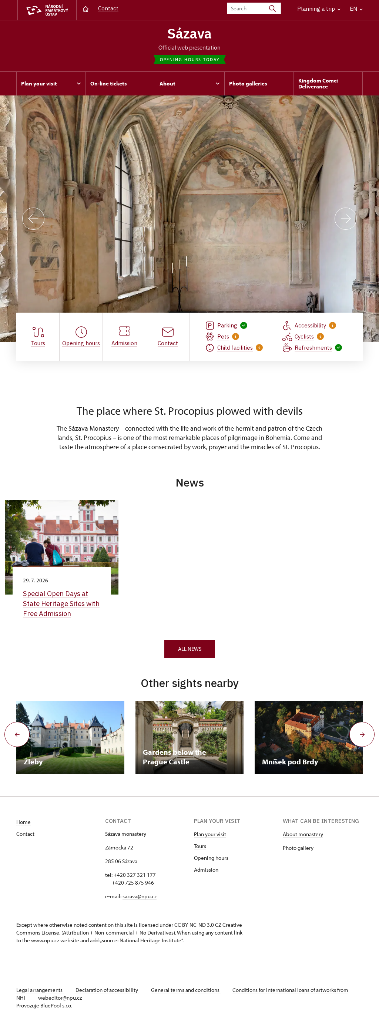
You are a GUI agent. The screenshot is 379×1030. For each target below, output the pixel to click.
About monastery (303, 834)
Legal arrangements (40, 989)
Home (23, 821)
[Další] (346, 219)
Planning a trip (316, 8)
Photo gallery (298, 847)
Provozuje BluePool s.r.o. (44, 1005)
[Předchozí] (33, 219)
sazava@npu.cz (140, 896)
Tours (200, 845)
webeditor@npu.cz (60, 997)
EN (354, 8)
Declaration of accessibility (107, 989)
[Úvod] (85, 8)
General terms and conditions (186, 989)
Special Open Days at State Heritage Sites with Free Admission (61, 603)
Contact (108, 8)
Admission (206, 869)
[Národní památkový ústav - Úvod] (47, 10)
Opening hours (211, 857)
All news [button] (189, 648)
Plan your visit (210, 834)
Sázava (189, 33)
